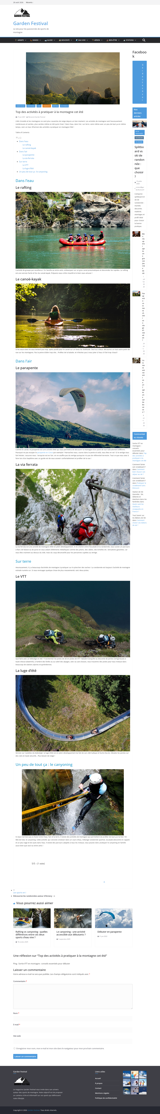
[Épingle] (116, 881)
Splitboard (139, 142)
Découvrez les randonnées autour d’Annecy (32, 896)
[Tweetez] (29, 881)
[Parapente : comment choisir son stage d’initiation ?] (136, 323)
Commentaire (20, 981)
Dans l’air (23, 151)
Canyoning (30, 106)
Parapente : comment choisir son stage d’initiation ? (143, 316)
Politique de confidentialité (106, 1098)
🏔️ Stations (128, 40)
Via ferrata (64, 106)
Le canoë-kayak (29, 148)
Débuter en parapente (109, 931)
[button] (25, 40)
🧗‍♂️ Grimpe (19, 40)
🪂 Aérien (96, 40)
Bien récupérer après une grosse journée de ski (143, 253)
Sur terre (23, 161)
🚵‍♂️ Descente (64, 40)
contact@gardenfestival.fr (140, 188)
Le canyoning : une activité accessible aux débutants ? (71, 933)
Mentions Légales (102, 1093)
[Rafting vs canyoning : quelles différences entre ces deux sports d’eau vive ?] (32, 910)
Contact (98, 1088)
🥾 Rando (34, 40)
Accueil (98, 1078)
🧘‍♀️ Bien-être (111, 40)
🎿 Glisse (49, 40)
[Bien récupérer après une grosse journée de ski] (136, 260)
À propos (98, 1083)
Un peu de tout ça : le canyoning (33, 171)
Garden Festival (30, 23)
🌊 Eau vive (81, 40)
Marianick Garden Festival (36, 117)
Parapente (46, 106)
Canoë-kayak (20, 106)
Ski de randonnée (139, 132)
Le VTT (25, 165)
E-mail (16, 1024)
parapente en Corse (45, 452)
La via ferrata (28, 158)
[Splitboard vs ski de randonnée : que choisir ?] (139, 124)
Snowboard (139, 138)
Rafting (55, 106)
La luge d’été (28, 168)
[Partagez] (58, 881)
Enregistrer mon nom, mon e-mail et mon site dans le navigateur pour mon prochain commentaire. (60, 1048)
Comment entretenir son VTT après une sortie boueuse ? (143, 386)
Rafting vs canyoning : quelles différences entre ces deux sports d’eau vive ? (32, 934)
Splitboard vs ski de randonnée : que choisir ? (139, 161)
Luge (38, 106)
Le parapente (28, 155)
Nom (16, 1013)
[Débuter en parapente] (113, 910)
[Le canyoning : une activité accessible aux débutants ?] (72, 910)
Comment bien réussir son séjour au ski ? (138, 471)
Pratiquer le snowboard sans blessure (139, 485)
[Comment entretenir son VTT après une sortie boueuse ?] (136, 393)
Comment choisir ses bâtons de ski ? (139, 522)
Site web (17, 1036)
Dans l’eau (23, 141)
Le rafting (27, 144)
